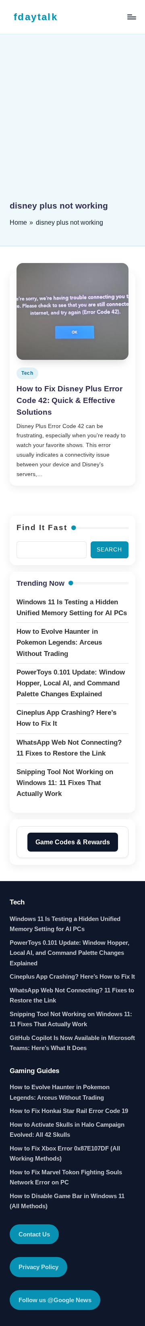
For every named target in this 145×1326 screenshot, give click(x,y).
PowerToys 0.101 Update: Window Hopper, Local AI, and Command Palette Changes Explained (69, 953)
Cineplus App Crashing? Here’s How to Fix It (72, 976)
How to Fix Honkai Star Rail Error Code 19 (69, 1110)
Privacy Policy (38, 1266)
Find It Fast (42, 527)
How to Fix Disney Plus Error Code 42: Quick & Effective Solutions (69, 400)
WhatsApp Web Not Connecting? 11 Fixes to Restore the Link (72, 995)
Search (109, 550)
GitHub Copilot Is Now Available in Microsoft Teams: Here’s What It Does (72, 1043)
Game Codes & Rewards (72, 842)
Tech (27, 373)
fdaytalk (36, 16)
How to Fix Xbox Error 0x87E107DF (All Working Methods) (65, 1153)
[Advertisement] (72, 123)
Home (18, 222)
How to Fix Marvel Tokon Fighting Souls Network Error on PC (66, 1177)
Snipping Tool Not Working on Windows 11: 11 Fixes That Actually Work (71, 1019)
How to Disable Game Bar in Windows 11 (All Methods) (67, 1201)
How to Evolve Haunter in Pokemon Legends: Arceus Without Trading (60, 1092)
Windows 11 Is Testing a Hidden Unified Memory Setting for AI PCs (65, 924)
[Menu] (131, 17)
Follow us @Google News (55, 1300)
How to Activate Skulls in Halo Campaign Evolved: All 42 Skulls (67, 1129)
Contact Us (34, 1234)
